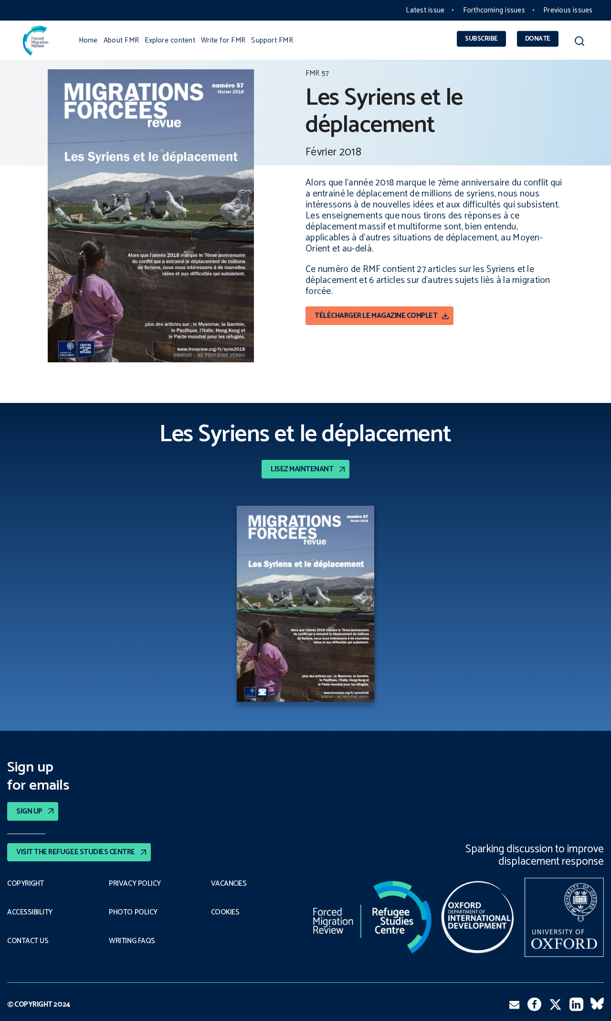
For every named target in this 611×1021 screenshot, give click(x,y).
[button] (579, 43)
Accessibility (30, 912)
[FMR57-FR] (305, 606)
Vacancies (229, 884)
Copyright (25, 884)
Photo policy (133, 912)
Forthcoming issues (494, 10)
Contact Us (27, 941)
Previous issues (567, 10)
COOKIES (225, 912)
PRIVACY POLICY (135, 884)
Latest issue (425, 10)
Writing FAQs (132, 941)
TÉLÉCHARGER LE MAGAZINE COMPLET (376, 316)
